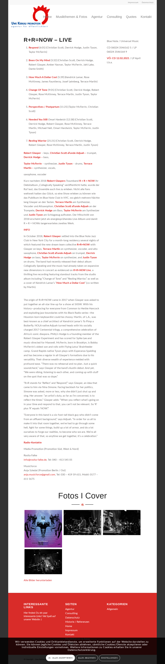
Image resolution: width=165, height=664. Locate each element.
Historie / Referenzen (77, 622)
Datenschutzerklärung (81, 650)
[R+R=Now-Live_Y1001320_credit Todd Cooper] (122, 522)
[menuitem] (133, 2)
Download (28, 513)
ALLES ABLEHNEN (87, 658)
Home (68, 626)
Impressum (133, 2)
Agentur (69, 609)
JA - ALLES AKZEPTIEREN (60, 658)
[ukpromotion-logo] (30, 17)
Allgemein (112, 609)
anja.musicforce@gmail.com (39, 474)
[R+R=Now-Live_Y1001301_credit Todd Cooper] (82, 522)
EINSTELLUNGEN (109, 658)
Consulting (71, 613)
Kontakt (69, 634)
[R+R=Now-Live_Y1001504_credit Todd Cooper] (43, 561)
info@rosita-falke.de (35, 459)
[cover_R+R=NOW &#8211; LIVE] (43, 528)
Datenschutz (148, 2)
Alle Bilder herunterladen (38, 580)
